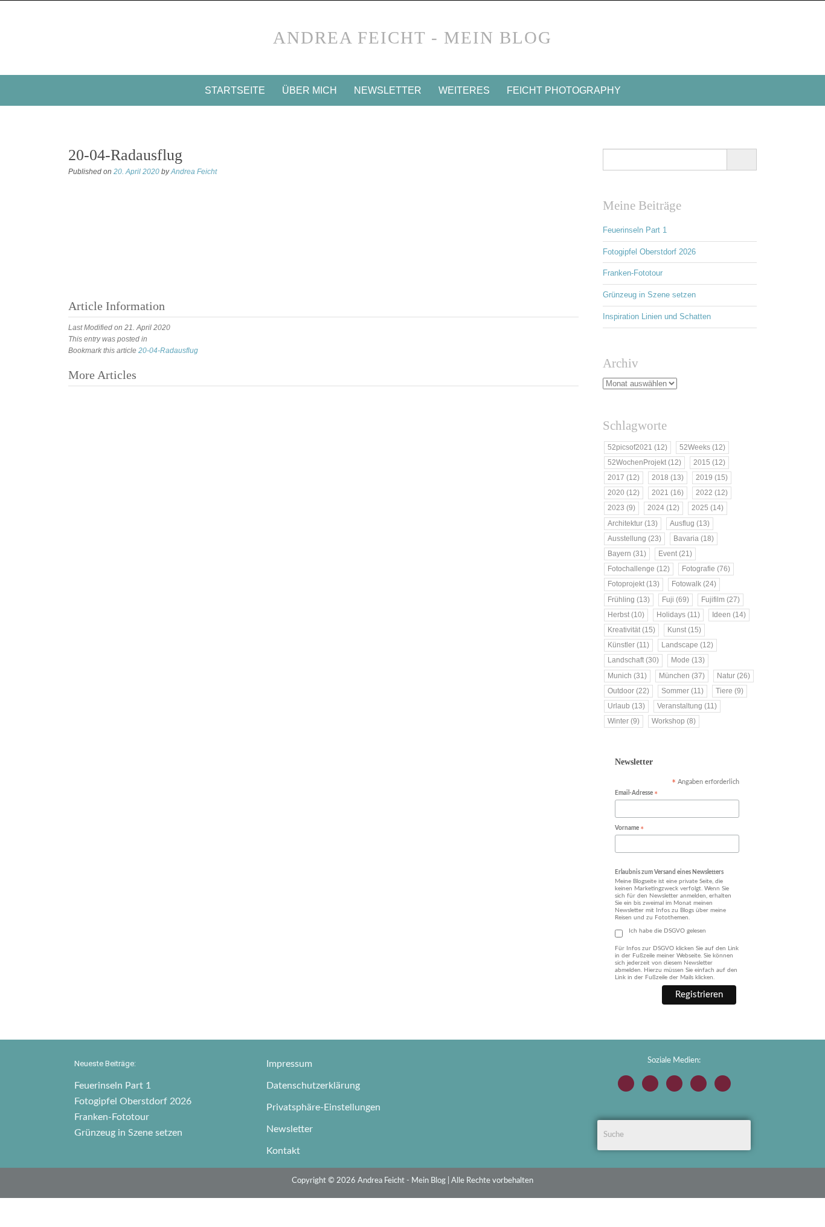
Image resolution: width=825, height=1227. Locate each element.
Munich (627, 676)
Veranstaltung (687, 706)
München (682, 676)
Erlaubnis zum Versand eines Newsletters (669, 872)
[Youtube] (674, 1083)
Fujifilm (720, 599)
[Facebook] (650, 1083)
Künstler (628, 645)
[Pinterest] (722, 1083)
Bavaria (693, 538)
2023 (621, 507)
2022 (712, 492)
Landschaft (633, 660)
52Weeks (702, 447)
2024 (663, 507)
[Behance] (698, 1083)
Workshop (674, 721)
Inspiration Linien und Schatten (657, 316)
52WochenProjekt (644, 462)
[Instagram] (626, 1083)
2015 (709, 462)
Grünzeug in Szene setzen (649, 294)
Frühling (629, 599)
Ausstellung (634, 538)
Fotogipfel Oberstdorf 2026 (649, 251)
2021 (668, 492)
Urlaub (626, 706)
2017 (624, 477)
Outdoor (628, 691)
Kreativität (631, 630)
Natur (733, 676)
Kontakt (283, 1151)
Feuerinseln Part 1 (635, 230)
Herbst (626, 614)
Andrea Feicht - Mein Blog (412, 37)
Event (675, 553)
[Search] (741, 159)
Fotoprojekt (634, 584)
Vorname (629, 829)
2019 (712, 477)
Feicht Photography (564, 90)
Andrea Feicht (194, 171)
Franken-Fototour (633, 272)
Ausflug (690, 523)
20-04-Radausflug (168, 350)
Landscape (687, 645)
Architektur (633, 523)
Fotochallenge (639, 569)
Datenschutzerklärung (313, 1085)
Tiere (729, 691)
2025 (708, 507)
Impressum (289, 1064)
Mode (688, 660)
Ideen (729, 614)
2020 (624, 492)
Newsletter (388, 90)
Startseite (235, 90)
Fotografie (706, 569)
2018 (668, 477)
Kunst (684, 630)
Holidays (678, 614)
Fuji (675, 599)
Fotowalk (694, 584)
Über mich (309, 90)
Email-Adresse (636, 794)
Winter (624, 721)
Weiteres (464, 90)
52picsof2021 (637, 447)
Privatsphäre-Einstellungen (323, 1107)
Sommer (682, 691)
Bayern (627, 553)
